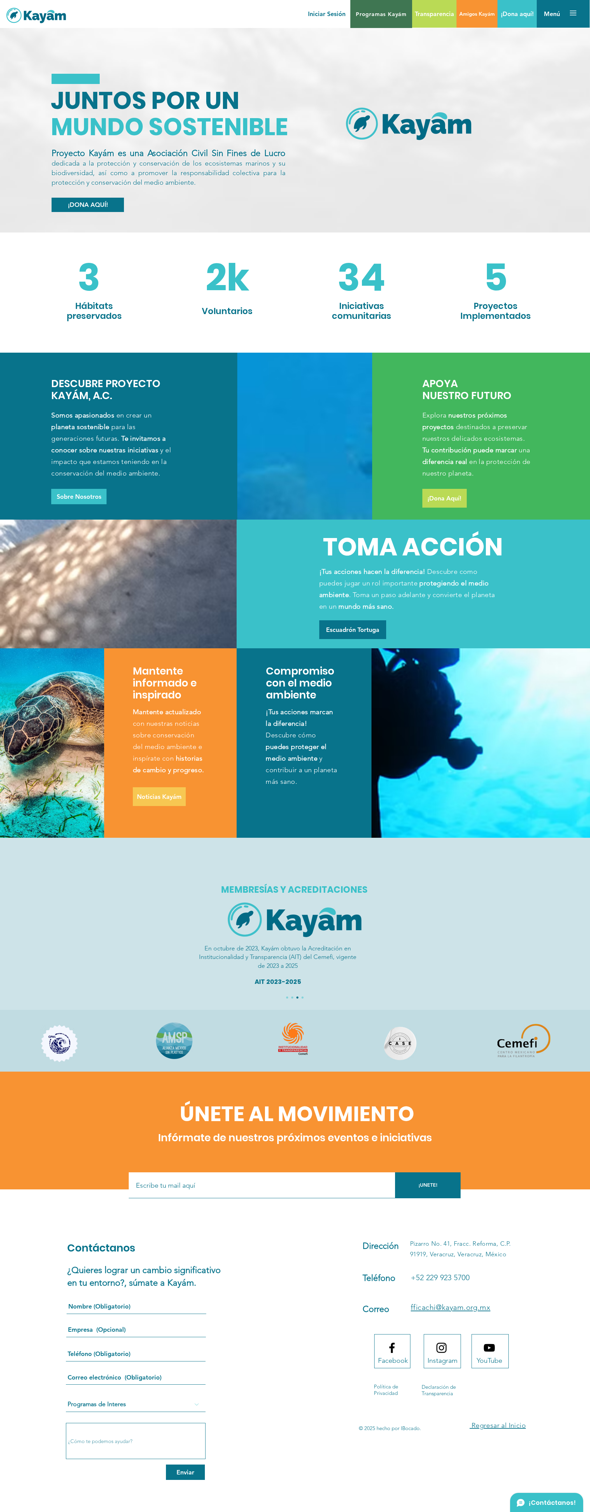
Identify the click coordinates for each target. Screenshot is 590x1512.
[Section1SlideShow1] (287, 998)
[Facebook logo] (392, 1348)
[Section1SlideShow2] (292, 998)
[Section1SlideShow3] (297, 998)
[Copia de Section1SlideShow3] (302, 998)
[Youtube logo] (489, 1348)
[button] (381, 14)
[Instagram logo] (441, 1348)
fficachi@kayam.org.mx (450, 1307)
